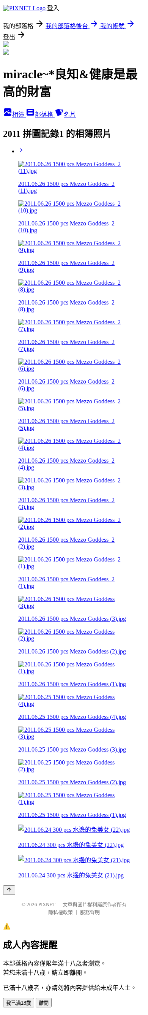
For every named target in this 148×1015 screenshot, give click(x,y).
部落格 (45, 114)
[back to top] (9, 890)
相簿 (19, 114)
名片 (70, 114)
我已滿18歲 (18, 1003)
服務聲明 (90, 912)
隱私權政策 (60, 912)
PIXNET (46, 904)
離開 (44, 1003)
